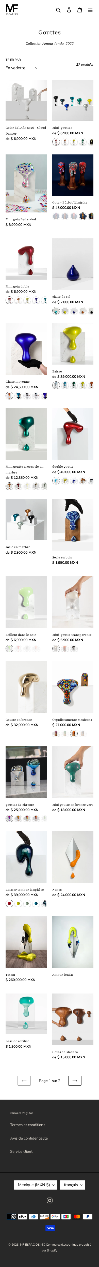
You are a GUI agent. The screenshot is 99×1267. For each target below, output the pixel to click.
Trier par (13, 60)
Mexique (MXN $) (34, 1185)
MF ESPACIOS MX (32, 1245)
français (71, 1185)
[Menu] (90, 9)
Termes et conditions (27, 1124)
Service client (21, 1151)
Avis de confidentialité (29, 1138)
